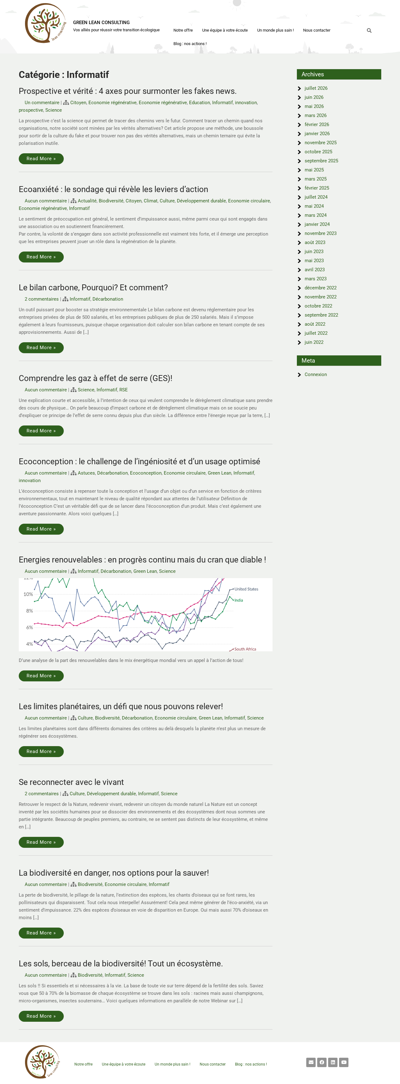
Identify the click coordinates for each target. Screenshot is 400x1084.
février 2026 (317, 124)
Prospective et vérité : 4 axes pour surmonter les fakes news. (128, 91)
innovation (246, 102)
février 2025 (317, 188)
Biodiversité (111, 201)
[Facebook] (322, 1062)
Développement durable (201, 201)
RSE (123, 390)
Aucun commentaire (46, 201)
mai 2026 (314, 106)
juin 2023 (314, 251)
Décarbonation (107, 299)
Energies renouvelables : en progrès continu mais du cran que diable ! (142, 559)
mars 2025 (316, 179)
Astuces (86, 473)
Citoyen (78, 102)
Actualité (87, 201)
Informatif (222, 102)
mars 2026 (316, 115)
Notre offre (183, 30)
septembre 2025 (321, 161)
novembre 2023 (321, 233)
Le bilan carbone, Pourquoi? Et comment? (93, 287)
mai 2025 (314, 170)
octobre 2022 (318, 306)
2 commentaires (42, 299)
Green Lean (219, 473)
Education (199, 102)
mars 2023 (316, 279)
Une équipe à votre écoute (225, 30)
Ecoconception (146, 473)
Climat (151, 201)
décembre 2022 (321, 288)
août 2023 (315, 242)
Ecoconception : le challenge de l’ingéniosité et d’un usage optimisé (139, 461)
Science (53, 110)
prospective (31, 110)
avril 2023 (315, 269)
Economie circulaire (249, 201)
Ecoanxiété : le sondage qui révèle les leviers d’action (113, 189)
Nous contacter (316, 30)
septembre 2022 (321, 315)
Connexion (316, 374)
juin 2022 (314, 342)
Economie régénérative (112, 102)
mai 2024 (314, 206)
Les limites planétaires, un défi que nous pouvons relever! (121, 706)
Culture (167, 201)
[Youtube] (343, 1062)
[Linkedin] (333, 1062)
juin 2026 (314, 97)
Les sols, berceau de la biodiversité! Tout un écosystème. (121, 963)
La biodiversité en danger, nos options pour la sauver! (114, 873)
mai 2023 (314, 260)
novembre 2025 (321, 142)
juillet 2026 (316, 88)
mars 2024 (316, 215)
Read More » (41, 158)
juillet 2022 (316, 333)
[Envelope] (311, 1062)
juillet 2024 (316, 197)
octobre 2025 (318, 152)
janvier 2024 (317, 224)
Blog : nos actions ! (190, 43)
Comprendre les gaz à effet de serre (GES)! (95, 378)
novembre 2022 (321, 297)
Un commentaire (42, 102)
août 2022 (315, 324)
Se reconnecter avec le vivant (71, 782)
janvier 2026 (317, 133)
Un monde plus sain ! (275, 30)
